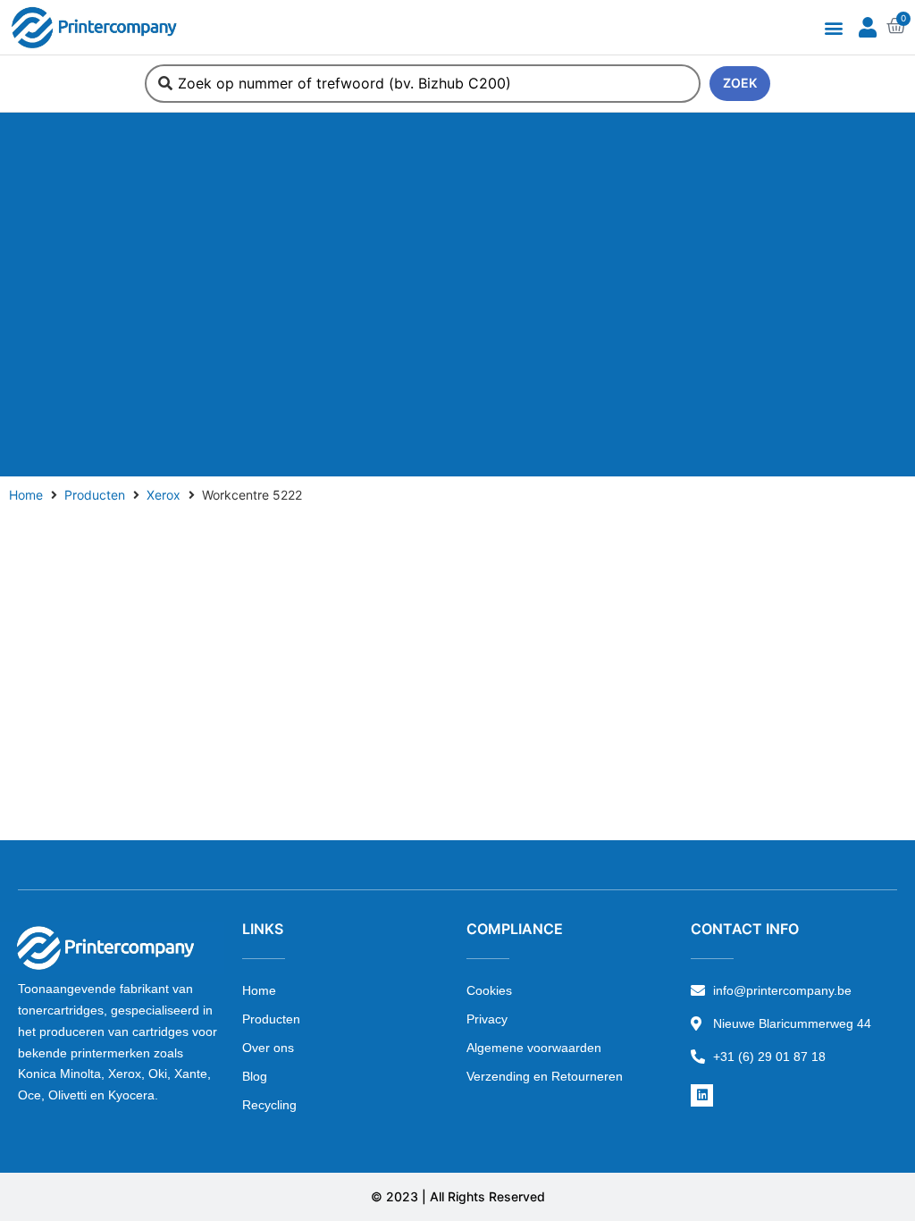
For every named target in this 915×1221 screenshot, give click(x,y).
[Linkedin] (702, 1095)
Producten (94, 494)
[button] (833, 27)
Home (26, 494)
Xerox (163, 494)
